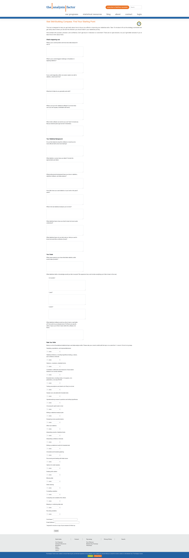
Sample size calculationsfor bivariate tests (57, 393)
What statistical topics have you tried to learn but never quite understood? (62, 222)
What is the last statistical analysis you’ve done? (59, 206)
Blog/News (58, 545)
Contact (57, 548)
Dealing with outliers (51, 471)
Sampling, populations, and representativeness (58, 348)
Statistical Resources (60, 543)
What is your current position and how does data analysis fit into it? (61, 43)
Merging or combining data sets (54, 504)
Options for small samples (53, 465)
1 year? (51, 292)
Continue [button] (90, 556)
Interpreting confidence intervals (54, 438)
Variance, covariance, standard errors (56, 363)
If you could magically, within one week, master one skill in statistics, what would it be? (61, 75)
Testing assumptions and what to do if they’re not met (60, 386)
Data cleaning (50, 484)
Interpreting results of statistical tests (55, 432)
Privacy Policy (108, 539)
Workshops (89, 545)
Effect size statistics (51, 425)
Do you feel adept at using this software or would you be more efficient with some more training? (61, 142)
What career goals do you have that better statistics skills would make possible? (61, 258)
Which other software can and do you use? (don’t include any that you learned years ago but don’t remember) (62, 122)
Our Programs (59, 542)
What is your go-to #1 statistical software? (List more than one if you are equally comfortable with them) (61, 106)
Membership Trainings (92, 543)
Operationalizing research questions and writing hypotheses (62, 399)
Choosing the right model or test (54, 406)
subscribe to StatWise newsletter (117, 7)
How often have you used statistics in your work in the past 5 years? (62, 191)
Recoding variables (51, 510)
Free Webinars (90, 542)
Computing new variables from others (56, 497)
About (56, 547)
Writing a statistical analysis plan (54, 412)
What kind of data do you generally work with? (58, 91)
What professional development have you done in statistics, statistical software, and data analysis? (61, 175)
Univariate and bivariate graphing (55, 451)
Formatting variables (51, 491)
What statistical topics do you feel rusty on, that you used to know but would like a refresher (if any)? (61, 238)
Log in (57, 550)
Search (123, 539)
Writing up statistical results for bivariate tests (58, 445)
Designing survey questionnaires (55, 419)
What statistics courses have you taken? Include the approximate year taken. (59, 159)
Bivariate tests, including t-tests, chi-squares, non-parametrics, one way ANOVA (59, 378)
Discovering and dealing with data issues (57, 458)
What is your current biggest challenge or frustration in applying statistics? (60, 59)
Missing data (49, 478)
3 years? (51, 306)
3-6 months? (52, 278)
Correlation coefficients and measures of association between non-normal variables (60, 370)
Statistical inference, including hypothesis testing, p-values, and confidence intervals (61, 355)
